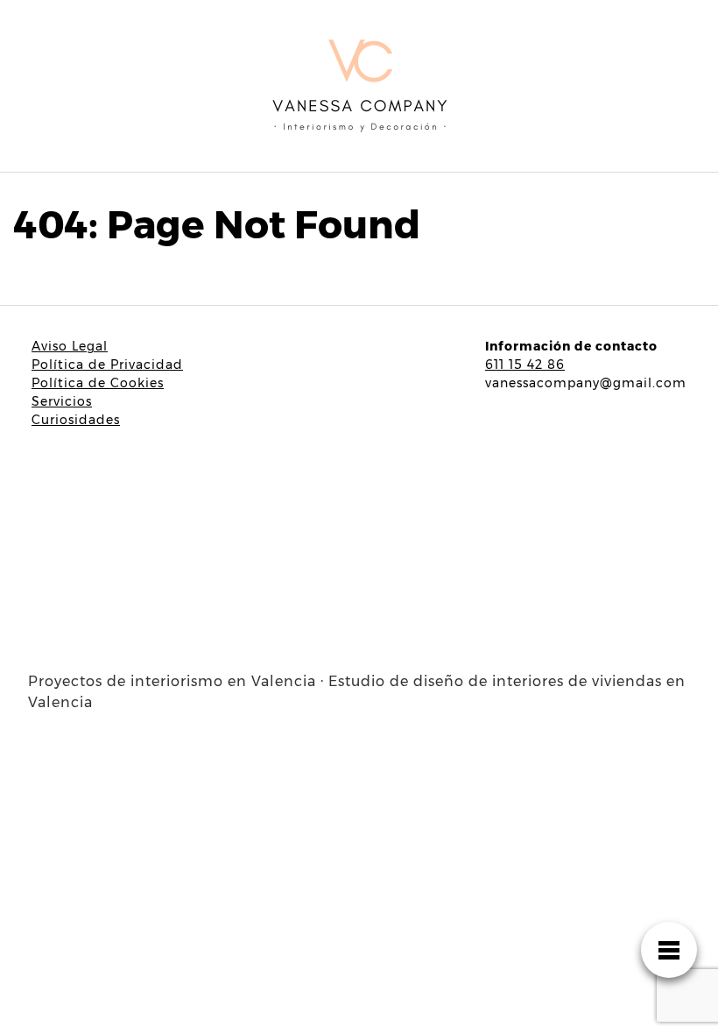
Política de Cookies (98, 383)
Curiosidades (76, 420)
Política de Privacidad (107, 364)
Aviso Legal (70, 346)
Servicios (62, 401)
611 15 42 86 (525, 364)
